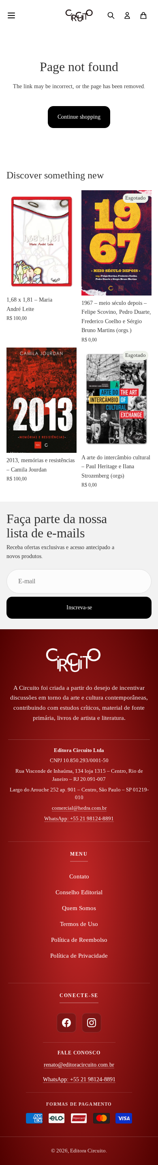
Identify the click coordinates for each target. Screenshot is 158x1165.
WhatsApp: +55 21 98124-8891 (79, 818)
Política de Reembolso (79, 940)
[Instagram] (91, 1022)
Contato (79, 876)
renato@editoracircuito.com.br (79, 1065)
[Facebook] (66, 1022)
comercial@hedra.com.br (79, 808)
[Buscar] (111, 15)
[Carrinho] (143, 15)
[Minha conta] (127, 15)
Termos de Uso (79, 924)
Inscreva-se (79, 607)
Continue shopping (79, 117)
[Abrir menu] (15, 15)
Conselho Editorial (79, 892)
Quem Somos (79, 908)
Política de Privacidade (79, 955)
